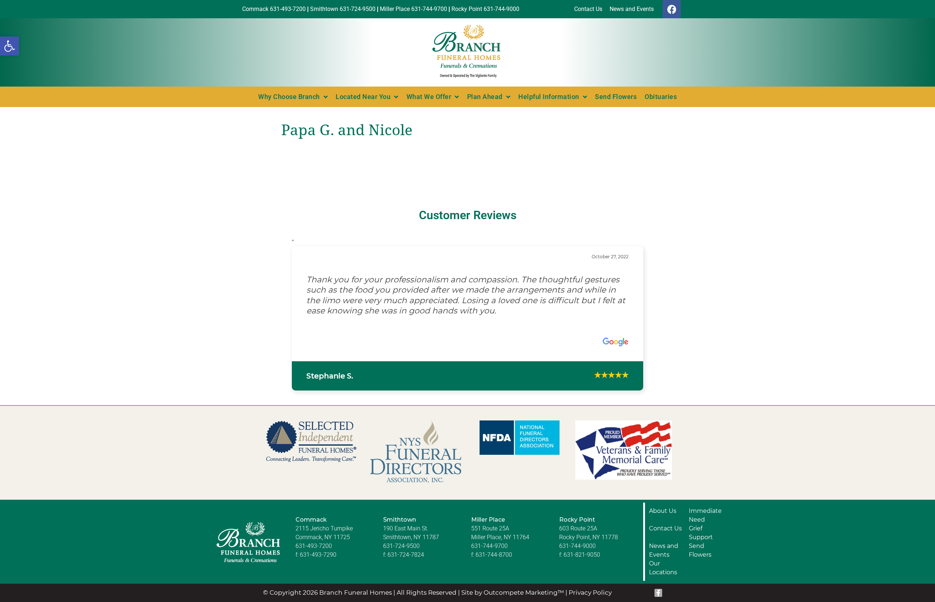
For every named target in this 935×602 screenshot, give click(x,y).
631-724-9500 (401, 556)
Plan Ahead (485, 96)
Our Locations (663, 578)
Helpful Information (548, 96)
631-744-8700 (494, 564)
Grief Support (701, 543)
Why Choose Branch (289, 96)
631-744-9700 (489, 556)
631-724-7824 (406, 564)
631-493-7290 (318, 564)
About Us (662, 521)
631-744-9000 (577, 556)
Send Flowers (616, 96)
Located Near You (363, 96)
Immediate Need (705, 525)
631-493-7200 (313, 556)
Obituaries (661, 96)
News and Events (663, 560)
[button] (9, 46)
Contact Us (665, 538)
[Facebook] (672, 9)
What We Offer (429, 96)
